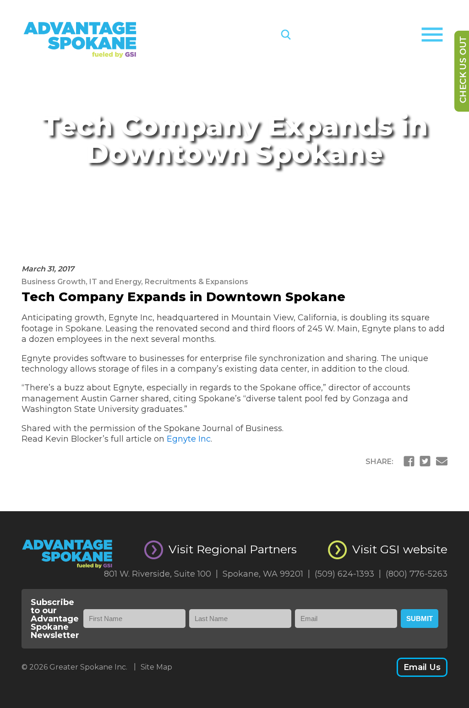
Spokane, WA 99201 (266, 574)
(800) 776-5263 (416, 574)
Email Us (422, 667)
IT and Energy (115, 281)
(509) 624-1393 (348, 574)
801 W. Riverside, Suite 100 (161, 574)
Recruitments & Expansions (196, 281)
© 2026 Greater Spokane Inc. (79, 667)
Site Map (156, 667)
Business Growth (54, 281)
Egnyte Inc (189, 439)
